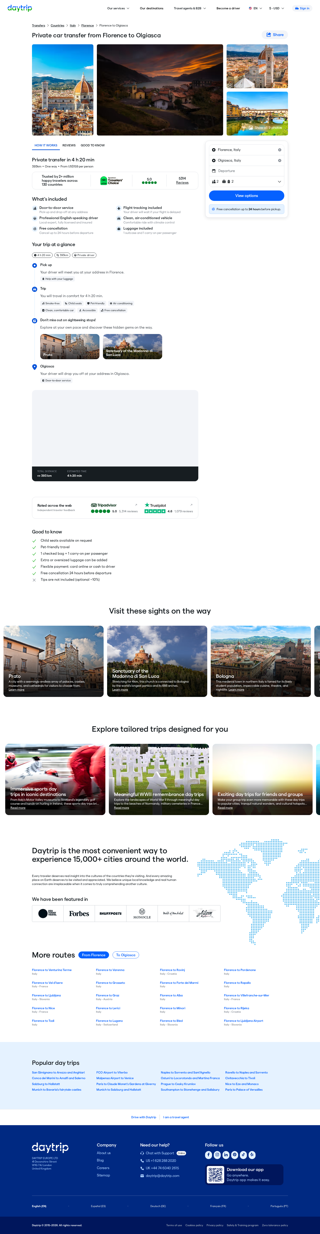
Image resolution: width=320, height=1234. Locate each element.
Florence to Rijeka (236, 1008)
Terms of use (174, 1225)
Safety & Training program (243, 1225)
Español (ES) (98, 1206)
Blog (100, 1160)
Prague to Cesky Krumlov (178, 1084)
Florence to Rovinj (172, 970)
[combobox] (246, 150)
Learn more (16, 689)
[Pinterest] (234, 1155)
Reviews (69, 145)
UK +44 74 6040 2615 (162, 1168)
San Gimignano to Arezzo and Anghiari (58, 1072)
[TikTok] (243, 1155)
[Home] (20, 8)
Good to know (93, 145)
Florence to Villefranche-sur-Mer (246, 995)
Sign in (304, 8)
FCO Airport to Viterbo (112, 1072)
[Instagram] (217, 1155)
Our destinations (151, 8)
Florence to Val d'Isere (47, 982)
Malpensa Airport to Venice (115, 1078)
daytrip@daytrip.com (162, 1176)
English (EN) (39, 1206)
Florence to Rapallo (237, 982)
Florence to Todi (43, 1020)
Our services (116, 8)
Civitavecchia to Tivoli (240, 1078)
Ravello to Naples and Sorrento (246, 1072)
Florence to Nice (43, 1008)
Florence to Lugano (109, 1020)
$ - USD (274, 8)
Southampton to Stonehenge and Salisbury (190, 1089)
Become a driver (228, 8)
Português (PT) (279, 1206)
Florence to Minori (172, 1008)
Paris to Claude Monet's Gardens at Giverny (126, 1084)
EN (256, 8)
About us (104, 1153)
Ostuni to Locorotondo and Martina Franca (190, 1078)
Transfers (38, 25)
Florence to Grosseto (110, 982)
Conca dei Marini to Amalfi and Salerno (58, 1078)
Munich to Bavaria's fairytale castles (56, 1089)
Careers (103, 1168)
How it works (46, 145)
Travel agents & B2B (187, 8)
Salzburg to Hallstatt (46, 1084)
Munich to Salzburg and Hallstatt (118, 1089)
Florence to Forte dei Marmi (179, 982)
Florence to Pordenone (240, 970)
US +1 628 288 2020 (161, 1161)
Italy (73, 25)
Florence (87, 25)
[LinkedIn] (225, 1155)
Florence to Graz (107, 995)
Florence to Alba (171, 995)
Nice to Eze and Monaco (242, 1084)
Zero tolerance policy (275, 1225)
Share (278, 35)
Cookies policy (194, 1225)
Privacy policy (215, 1225)
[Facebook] (208, 1155)
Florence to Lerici (108, 1008)
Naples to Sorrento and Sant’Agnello (185, 1072)
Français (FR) (218, 1206)
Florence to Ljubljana (46, 995)
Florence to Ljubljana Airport (243, 1020)
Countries (57, 25)
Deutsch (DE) (158, 1206)
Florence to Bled (171, 1020)
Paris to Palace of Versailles (244, 1089)
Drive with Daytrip (143, 1117)
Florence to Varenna (110, 970)
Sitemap (103, 1175)
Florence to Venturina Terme (52, 970)
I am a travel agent (176, 1117)
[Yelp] (252, 1155)
